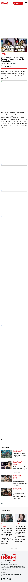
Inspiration (9, 524)
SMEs (20, 462)
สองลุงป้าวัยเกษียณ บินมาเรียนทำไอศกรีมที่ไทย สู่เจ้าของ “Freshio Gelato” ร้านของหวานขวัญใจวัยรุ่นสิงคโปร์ (20, 483)
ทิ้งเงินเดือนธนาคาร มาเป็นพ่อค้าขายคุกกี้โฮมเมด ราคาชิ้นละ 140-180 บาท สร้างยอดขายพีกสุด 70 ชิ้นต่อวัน (19, 495)
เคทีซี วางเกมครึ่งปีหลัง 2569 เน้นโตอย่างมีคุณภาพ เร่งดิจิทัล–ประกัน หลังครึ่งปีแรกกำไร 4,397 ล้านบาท (20, 530)
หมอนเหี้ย (7, 440)
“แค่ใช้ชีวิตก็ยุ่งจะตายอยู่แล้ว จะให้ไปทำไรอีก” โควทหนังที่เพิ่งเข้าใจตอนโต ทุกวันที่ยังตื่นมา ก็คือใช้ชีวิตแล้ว (7, 532)
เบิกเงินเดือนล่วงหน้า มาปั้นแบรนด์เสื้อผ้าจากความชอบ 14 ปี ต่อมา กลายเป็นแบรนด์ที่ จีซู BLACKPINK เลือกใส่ (20, 469)
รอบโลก (19, 451)
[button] (11, 548)
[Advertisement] (14, 22)
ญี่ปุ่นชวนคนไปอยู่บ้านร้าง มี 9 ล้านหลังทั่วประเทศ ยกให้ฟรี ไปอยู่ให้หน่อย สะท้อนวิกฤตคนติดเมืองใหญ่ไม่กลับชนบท (20, 456)
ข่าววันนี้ (3, 54)
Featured (15, 462)
